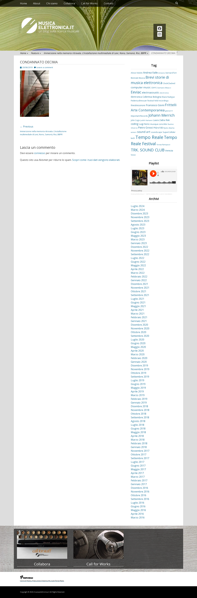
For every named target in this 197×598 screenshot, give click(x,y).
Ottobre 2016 (138, 495)
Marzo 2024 (138, 209)
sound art (143, 132)
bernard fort (171, 73)
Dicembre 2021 (139, 284)
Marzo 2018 (138, 439)
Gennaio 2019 (139, 402)
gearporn (169, 111)
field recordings (161, 100)
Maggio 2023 (138, 235)
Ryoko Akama (168, 128)
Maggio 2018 (138, 432)
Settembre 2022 (140, 254)
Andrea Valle (150, 72)
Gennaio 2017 (139, 484)
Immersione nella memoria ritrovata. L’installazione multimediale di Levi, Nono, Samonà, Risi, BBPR (96, 53)
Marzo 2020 (138, 354)
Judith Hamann (146, 120)
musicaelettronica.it (137, 194)
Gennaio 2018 (139, 447)
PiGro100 (158, 127)
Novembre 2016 (140, 491)
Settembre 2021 (140, 295)
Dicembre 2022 (139, 247)
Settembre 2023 (140, 221)
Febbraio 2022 (139, 276)
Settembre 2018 (140, 417)
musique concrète (158, 124)
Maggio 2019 (138, 387)
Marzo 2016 (138, 517)
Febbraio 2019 (139, 399)
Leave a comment (44, 67)
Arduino (161, 73)
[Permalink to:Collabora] (42, 544)
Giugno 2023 (138, 232)
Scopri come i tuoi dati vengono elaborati (96, 160)
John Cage (135, 120)
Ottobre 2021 (138, 291)
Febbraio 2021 (139, 317)
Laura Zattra (159, 120)
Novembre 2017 (140, 450)
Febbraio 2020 (139, 358)
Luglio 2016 (137, 502)
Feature (36, 53)
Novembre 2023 (140, 217)
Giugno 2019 (138, 384)
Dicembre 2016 (139, 488)
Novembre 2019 (140, 369)
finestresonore (138, 105)
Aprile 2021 (137, 310)
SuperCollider (169, 132)
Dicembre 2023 (139, 213)
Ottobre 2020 (138, 332)
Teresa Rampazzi (163, 145)
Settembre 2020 (140, 336)
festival (150, 100)
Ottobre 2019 (138, 373)
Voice (133, 155)
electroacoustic (150, 92)
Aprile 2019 (137, 391)
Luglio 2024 (137, 206)
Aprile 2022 (137, 269)
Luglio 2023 (137, 228)
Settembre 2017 (140, 458)
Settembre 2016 (140, 499)
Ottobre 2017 (138, 454)
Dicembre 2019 (139, 365)
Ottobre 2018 (138, 413)
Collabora (69, 3)
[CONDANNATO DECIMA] (34, 116)
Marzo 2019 (138, 395)
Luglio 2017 (137, 462)
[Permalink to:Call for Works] (98, 544)
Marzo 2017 (138, 476)
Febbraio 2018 (139, 443)
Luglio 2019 (137, 380)
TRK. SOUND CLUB (148, 149)
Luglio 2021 (137, 298)
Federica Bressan (139, 100)
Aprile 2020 (137, 350)
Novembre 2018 (140, 410)
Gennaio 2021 (139, 321)
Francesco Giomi (155, 105)
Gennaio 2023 (139, 243)
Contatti (108, 3)
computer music (141, 87)
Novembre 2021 (140, 287)
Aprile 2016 (137, 514)
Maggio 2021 (138, 306)
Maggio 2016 (138, 510)
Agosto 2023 (138, 224)
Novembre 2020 (140, 328)
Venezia (169, 150)
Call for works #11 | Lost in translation (159, 194)
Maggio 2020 (138, 347)
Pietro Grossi (145, 127)
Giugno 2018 (138, 428)
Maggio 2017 (138, 469)
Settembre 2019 (140, 376)
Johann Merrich (162, 115)
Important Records (139, 115)
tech (133, 138)
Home (23, 3)
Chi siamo (52, 3)
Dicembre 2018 (139, 406)
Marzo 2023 (138, 239)
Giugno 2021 (138, 302)
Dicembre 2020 (139, 324)
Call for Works (89, 3)
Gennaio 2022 (139, 280)
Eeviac (136, 92)
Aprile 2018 (137, 436)
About (36, 3)
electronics (164, 93)
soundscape (156, 132)
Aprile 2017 (137, 473)
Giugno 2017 (138, 465)
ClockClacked (169, 83)
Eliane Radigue (168, 97)
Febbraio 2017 (139, 480)
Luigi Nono (144, 124)
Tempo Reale (149, 137)
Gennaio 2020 (139, 361)
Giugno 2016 (138, 506)
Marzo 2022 (138, 273)
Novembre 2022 (140, 250)
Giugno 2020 (138, 343)
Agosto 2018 (138, 421)
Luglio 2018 (137, 425)
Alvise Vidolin (137, 73)
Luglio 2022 (137, 258)
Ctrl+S (154, 87)
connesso (39, 153)
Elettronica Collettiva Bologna (146, 96)
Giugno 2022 (138, 261)
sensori (134, 132)
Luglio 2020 (137, 339)
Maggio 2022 (138, 265)
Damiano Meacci (164, 88)
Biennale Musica (138, 78)
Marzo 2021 (138, 313)
